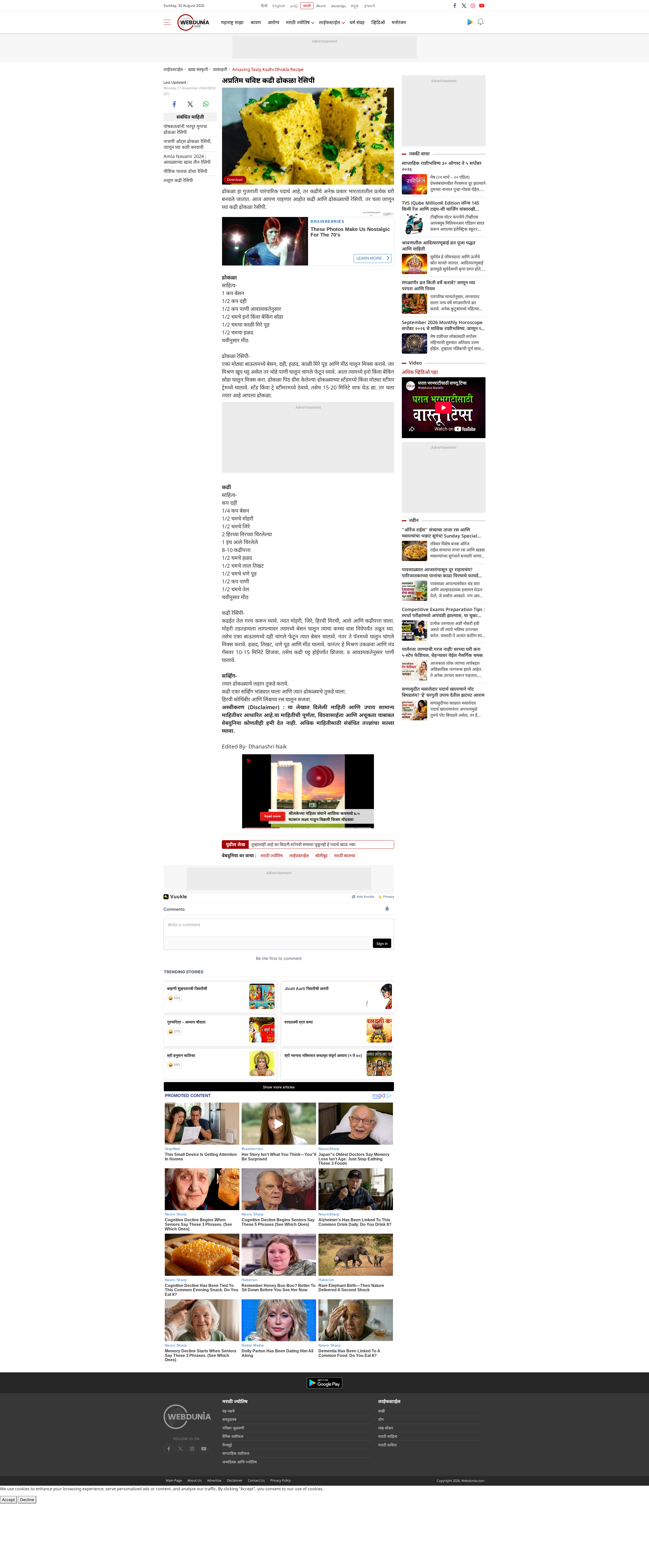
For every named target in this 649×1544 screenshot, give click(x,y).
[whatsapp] (205, 104)
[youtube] (481, 5)
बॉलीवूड (321, 855)
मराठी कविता (387, 1444)
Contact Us (256, 1480)
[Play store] (470, 22)
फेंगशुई (227, 1444)
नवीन (414, 520)
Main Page (174, 1480)
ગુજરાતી (369, 5)
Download (235, 179)
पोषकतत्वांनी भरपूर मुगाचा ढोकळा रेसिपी (185, 129)
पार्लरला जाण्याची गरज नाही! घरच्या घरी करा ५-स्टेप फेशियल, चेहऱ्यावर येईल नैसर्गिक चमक (442, 652)
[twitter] (464, 5)
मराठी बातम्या (344, 855)
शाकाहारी (220, 69)
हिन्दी (264, 5)
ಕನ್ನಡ (354, 5)
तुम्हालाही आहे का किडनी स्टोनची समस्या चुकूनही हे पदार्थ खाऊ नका (303, 844)
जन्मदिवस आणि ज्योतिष (239, 1461)
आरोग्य (273, 22)
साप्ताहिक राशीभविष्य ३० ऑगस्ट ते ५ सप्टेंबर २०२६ (441, 166)
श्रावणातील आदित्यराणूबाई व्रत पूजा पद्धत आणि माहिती (438, 246)
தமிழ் (294, 5)
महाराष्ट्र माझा (232, 22)
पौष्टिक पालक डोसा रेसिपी (185, 171)
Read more (272, 816)
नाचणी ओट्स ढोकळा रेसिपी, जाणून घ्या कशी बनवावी (188, 144)
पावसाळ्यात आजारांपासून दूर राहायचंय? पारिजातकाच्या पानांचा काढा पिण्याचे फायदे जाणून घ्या (440, 572)
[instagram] (473, 5)
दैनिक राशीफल (232, 1436)
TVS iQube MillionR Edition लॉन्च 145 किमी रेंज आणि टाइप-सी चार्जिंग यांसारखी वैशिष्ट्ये (440, 206)
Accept (8, 1499)
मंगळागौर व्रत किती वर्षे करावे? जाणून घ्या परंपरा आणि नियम (438, 285)
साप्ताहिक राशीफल (235, 1453)
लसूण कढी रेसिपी (178, 180)
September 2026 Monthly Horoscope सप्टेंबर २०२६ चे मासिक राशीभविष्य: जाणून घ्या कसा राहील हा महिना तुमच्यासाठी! (443, 325)
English (279, 5)
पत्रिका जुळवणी (233, 1427)
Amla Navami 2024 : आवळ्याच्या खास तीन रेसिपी (187, 159)
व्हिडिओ (378, 22)
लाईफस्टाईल (329, 22)
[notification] (480, 22)
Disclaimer (234, 1480)
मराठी (307, 5)
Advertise (214, 1480)
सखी (381, 1410)
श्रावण (255, 22)
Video (415, 363)
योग (381, 1419)
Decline (27, 1499)
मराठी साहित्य (387, 1436)
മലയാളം (338, 5)
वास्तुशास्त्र (229, 1419)
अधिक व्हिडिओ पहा (420, 372)
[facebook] (455, 5)
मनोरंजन (399, 22)
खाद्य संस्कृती (198, 69)
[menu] (169, 22)
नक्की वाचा (419, 153)
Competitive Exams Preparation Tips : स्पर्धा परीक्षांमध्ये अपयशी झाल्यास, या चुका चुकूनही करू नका (443, 612)
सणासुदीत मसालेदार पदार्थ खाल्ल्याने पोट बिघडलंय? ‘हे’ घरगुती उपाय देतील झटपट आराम (443, 692)
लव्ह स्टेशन (385, 1427)
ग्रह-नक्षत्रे (228, 1410)
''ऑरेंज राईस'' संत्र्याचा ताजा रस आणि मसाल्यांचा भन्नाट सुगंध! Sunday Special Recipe (439, 533)
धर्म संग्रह (357, 22)
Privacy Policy (280, 1480)
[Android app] (324, 1382)
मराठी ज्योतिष (298, 22)
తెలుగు (321, 5)
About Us (194, 1480)
